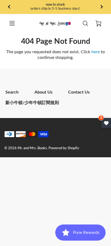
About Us (43, 92)
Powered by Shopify (63, 148)
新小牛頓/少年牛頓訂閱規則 (32, 103)
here (95, 52)
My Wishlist (106, 123)
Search (12, 92)
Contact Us (79, 92)
